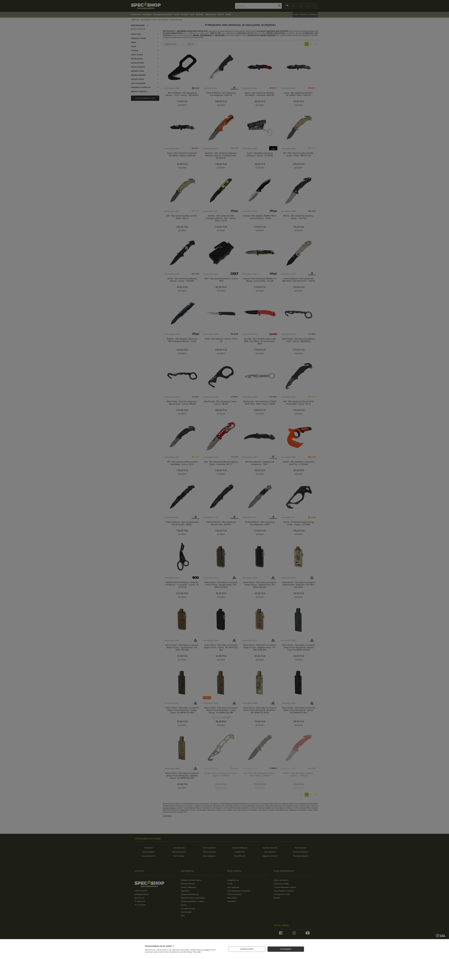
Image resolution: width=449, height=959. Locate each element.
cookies (206, 950)
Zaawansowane (247, 949)
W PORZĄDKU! (285, 949)
